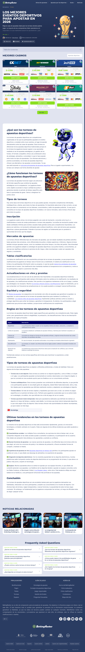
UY (4, 625)
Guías (72, 2)
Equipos (16, 604)
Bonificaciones (16, 592)
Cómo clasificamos (66, 598)
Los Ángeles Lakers (41, 475)
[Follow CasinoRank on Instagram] (64, 625)
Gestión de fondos (40, 601)
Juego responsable (40, 598)
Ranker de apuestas (15, 296)
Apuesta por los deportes (58, 2)
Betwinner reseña (42, 80)
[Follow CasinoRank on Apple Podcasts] (80, 625)
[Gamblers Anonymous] (60, 642)
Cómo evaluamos (66, 595)
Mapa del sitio (66, 604)
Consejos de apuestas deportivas (40, 595)
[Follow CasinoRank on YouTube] (72, 625)
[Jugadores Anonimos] (42, 642)
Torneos (16, 601)
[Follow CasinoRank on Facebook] (60, 625)
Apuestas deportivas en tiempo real (41, 455)
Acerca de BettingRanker (66, 592)
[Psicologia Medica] (50, 642)
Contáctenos (66, 601)
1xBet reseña (15, 80)
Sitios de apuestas (41, 2)
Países (16, 598)
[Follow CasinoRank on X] (68, 625)
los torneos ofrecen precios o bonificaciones (51, 284)
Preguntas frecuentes (40, 604)
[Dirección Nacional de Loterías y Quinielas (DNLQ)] (20, 642)
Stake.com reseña (15, 105)
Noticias (79, 2)
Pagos (16, 595)
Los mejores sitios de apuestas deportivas (28, 301)
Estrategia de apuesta (40, 592)
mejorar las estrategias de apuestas (65, 264)
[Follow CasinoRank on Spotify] (76, 625)
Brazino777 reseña (42, 105)
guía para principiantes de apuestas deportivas (51, 165)
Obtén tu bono (15, 78)
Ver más (41, 112)
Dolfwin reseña (69, 80)
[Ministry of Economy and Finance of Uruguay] (33, 642)
